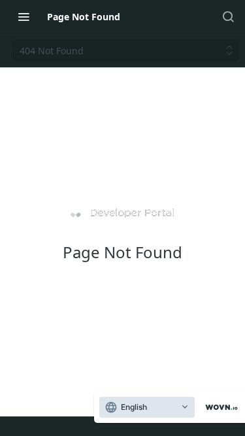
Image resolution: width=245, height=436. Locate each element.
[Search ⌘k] (228, 16)
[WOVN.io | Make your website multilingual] (219, 408)
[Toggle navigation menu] (23, 16)
